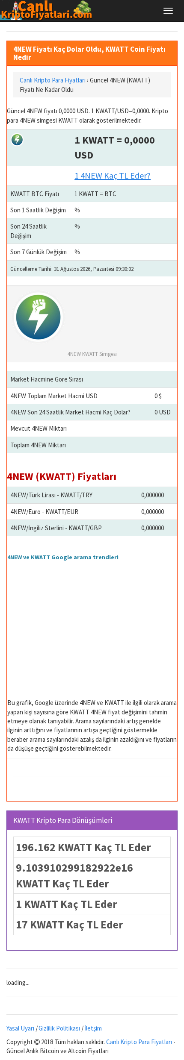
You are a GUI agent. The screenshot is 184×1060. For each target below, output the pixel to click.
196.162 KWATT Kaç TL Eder (83, 847)
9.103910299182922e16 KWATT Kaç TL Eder (74, 875)
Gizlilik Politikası (59, 1028)
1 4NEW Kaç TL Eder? (112, 175)
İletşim (93, 1028)
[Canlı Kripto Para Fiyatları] (48, 10)
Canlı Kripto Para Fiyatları (139, 1042)
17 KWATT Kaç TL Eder (69, 924)
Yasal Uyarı (20, 1028)
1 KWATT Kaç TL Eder (66, 904)
